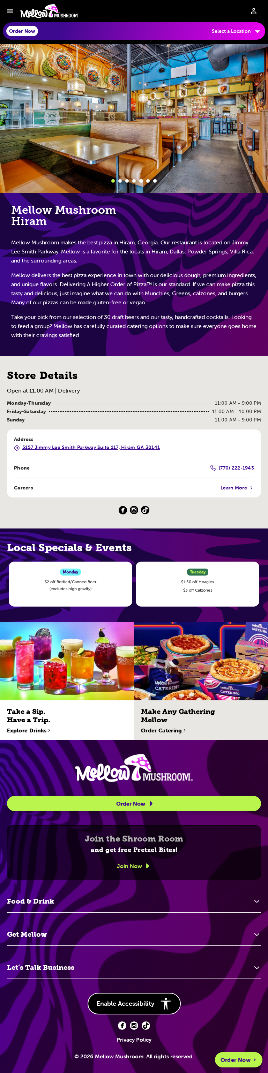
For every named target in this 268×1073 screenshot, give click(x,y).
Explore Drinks (26, 730)
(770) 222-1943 (236, 468)
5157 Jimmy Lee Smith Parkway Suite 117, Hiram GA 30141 (91, 447)
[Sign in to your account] (253, 11)
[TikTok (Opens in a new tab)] (145, 510)
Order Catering (161, 730)
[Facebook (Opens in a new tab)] (123, 510)
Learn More (234, 487)
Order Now (236, 1059)
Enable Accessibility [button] (125, 1003)
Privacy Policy (134, 1039)
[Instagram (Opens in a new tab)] (134, 510)
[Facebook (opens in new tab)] (122, 1025)
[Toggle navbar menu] (10, 11)
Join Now (129, 865)
